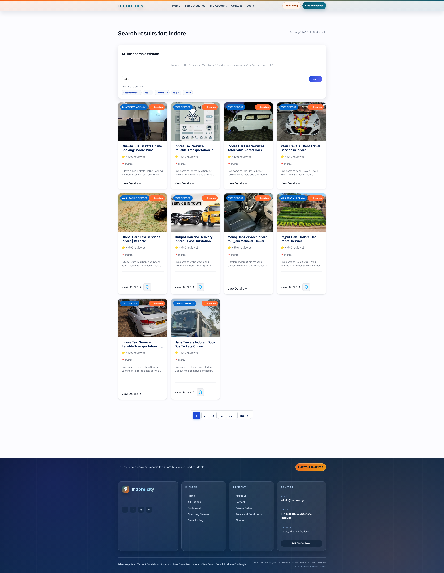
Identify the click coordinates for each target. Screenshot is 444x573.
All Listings (194, 501)
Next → (244, 415)
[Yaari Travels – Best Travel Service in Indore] (301, 121)
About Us (241, 495)
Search (315, 79)
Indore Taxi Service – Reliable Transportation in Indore (194, 150)
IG (141, 509)
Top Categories (195, 5)
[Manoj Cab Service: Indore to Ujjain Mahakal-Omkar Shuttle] (248, 212)
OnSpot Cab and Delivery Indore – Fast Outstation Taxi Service (194, 241)
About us (166, 564)
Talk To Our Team (301, 543)
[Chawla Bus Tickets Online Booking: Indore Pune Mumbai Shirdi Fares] (142, 121)
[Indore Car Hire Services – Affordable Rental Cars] (248, 121)
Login (250, 5)
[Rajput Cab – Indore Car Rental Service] (301, 212)
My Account (218, 5)
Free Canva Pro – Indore (186, 564)
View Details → (131, 183)
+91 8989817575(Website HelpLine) (296, 515)
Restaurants (195, 508)
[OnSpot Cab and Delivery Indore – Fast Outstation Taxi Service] (195, 212)
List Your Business (310, 467)
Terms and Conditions (249, 514)
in (149, 509)
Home (176, 5)
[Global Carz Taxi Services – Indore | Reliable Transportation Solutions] (142, 212)
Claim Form (207, 564)
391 (231, 415)
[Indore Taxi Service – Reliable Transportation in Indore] (195, 121)
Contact (236, 5)
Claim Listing (195, 520)
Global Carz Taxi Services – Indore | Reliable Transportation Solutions (142, 241)
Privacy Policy (244, 508)
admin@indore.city (292, 500)
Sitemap (240, 520)
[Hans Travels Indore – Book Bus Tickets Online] (195, 318)
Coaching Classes (198, 514)
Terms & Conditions (148, 564)
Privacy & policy (126, 564)
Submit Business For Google (231, 564)
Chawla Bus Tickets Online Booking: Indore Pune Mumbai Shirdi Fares (142, 150)
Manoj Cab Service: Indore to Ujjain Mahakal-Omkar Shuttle (247, 241)
